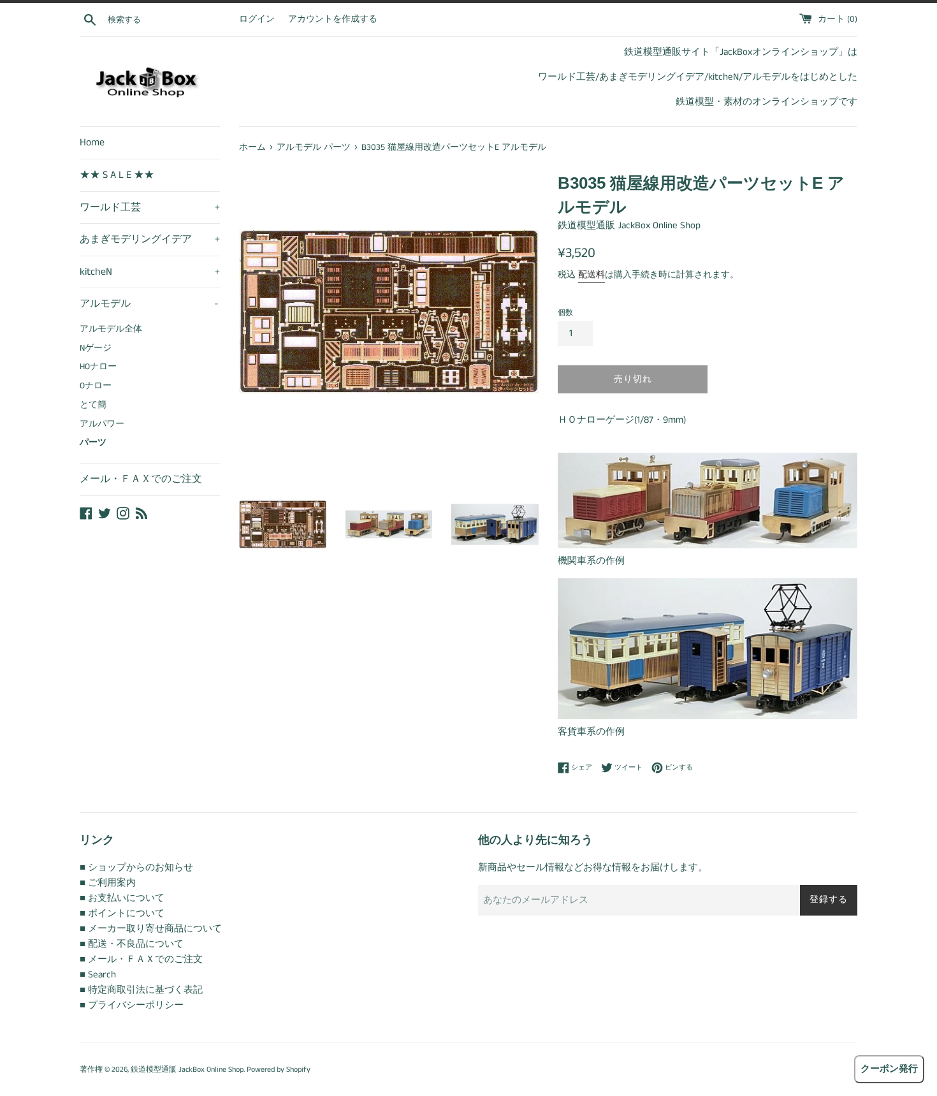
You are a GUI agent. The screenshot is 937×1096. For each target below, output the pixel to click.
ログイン (257, 19)
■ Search (98, 974)
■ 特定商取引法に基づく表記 (141, 990)
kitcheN (150, 272)
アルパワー (102, 424)
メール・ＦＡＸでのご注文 (141, 479)
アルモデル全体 (111, 329)
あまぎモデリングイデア (150, 239)
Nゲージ (96, 348)
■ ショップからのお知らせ (136, 867)
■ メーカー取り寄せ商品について (151, 928)
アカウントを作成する (332, 19)
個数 (565, 312)
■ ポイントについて (122, 913)
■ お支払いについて (122, 898)
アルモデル (149, 303)
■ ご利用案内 (108, 882)
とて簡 (93, 405)
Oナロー (96, 386)
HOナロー (98, 367)
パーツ (93, 443)
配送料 (591, 274)
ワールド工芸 (150, 207)
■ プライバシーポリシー (132, 1005)
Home (92, 142)
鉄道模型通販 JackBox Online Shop (187, 1069)
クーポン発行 (889, 1069)
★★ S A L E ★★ (117, 175)
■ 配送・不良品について (132, 944)
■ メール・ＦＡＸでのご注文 (141, 959)
